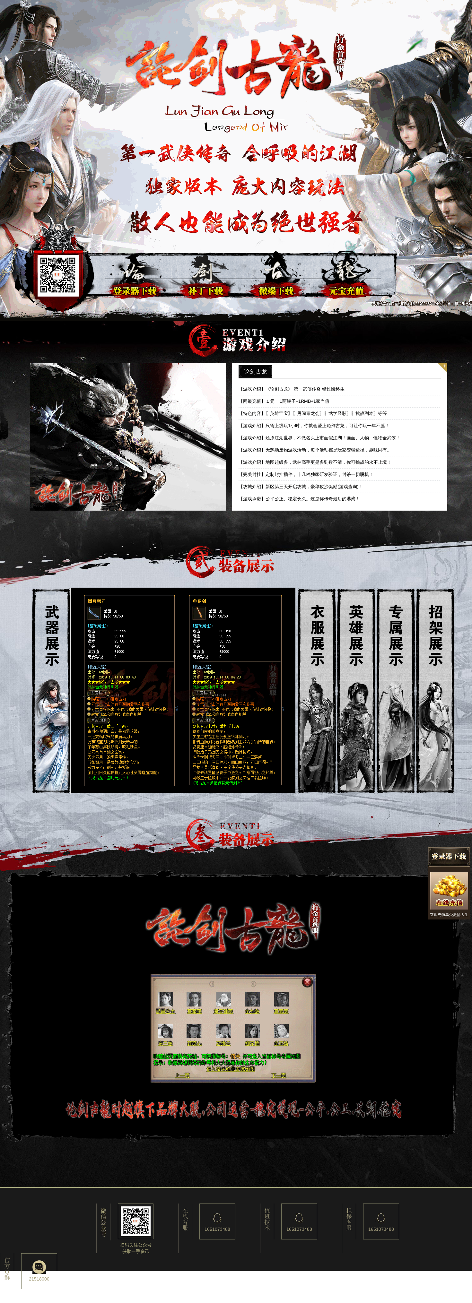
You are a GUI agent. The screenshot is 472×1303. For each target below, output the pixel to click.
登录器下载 (449, 857)
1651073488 (217, 1229)
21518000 (39, 1278)
